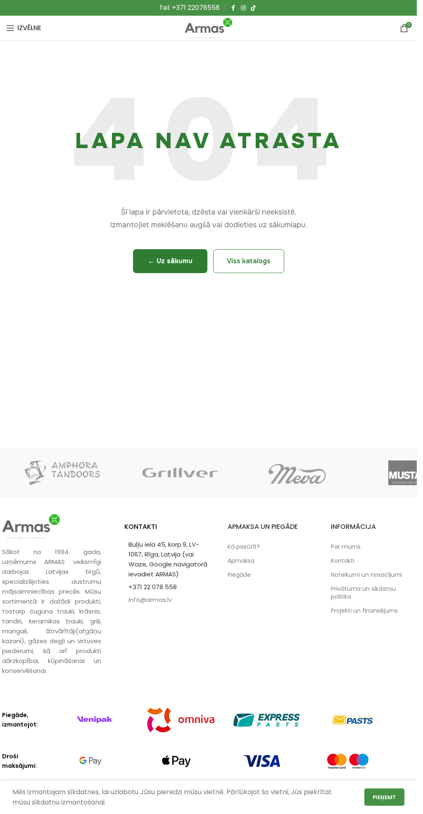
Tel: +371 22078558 (189, 7)
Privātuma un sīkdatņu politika (363, 592)
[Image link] (31, 526)
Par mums (346, 547)
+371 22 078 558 (152, 587)
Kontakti (342, 561)
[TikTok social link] (253, 8)
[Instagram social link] (243, 8)
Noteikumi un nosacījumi (366, 575)
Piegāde (239, 575)
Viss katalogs (249, 261)
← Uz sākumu (170, 261)
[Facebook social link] (233, 8)
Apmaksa (241, 561)
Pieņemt (384, 797)
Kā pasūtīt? (244, 547)
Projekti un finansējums (364, 610)
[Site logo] (209, 27)
